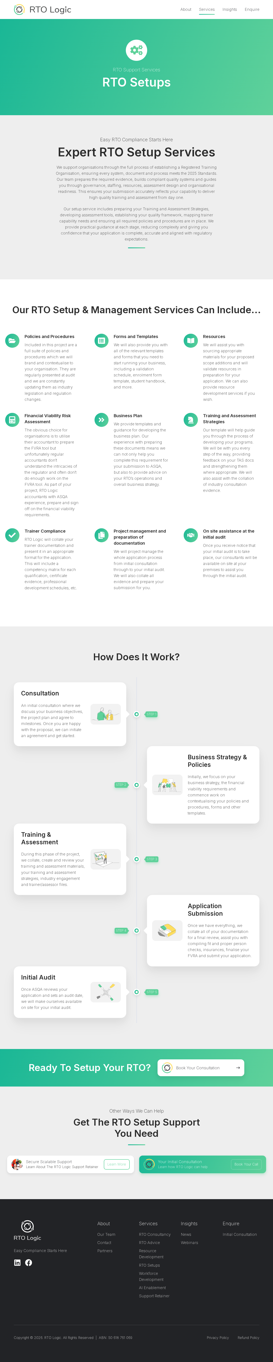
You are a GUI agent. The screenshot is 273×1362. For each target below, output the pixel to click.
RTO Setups (149, 1265)
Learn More (116, 1164)
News (186, 1234)
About (185, 9)
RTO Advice (149, 1242)
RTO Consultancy (155, 1234)
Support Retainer (154, 1296)
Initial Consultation (240, 1234)
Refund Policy (248, 1337)
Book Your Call (246, 1164)
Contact (104, 1242)
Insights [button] (230, 9)
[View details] (17, 1262)
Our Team (106, 1234)
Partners (104, 1251)
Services (207, 9)
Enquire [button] (252, 9)
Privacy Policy (218, 1337)
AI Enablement (152, 1287)
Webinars (189, 1242)
